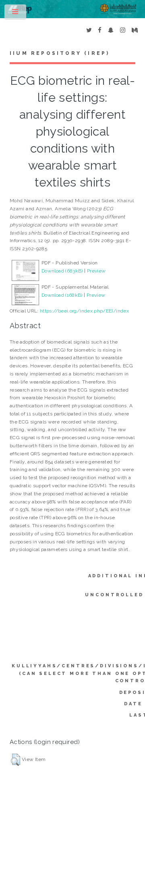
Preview (96, 271)
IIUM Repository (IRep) (60, 53)
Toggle (15, 13)
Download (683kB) (62, 271)
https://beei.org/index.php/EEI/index (84, 311)
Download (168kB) (62, 295)
